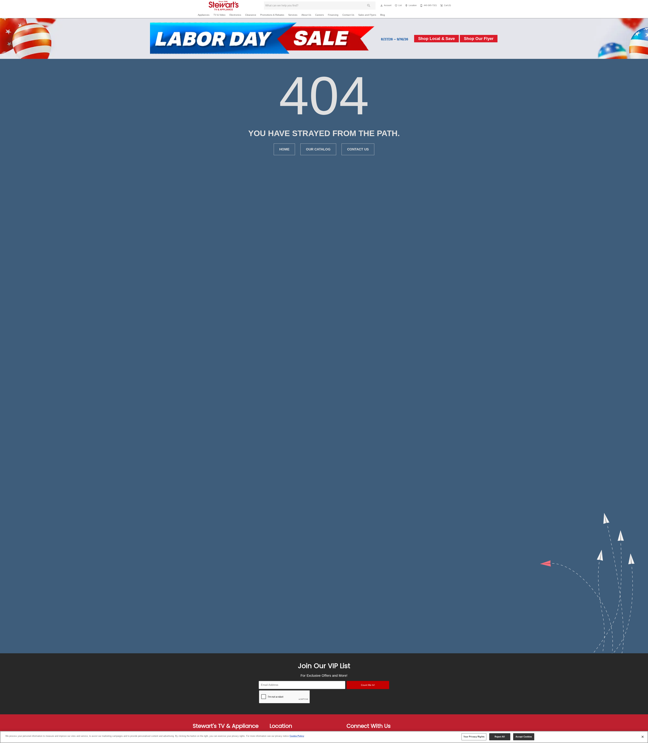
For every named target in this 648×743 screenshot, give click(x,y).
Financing (333, 15)
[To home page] (225, 6)
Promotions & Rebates (272, 15)
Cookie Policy (297, 736)
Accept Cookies (524, 736)
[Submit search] (368, 6)
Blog (382, 15)
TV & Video (219, 15)
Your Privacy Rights (473, 736)
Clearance (250, 15)
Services (292, 15)
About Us (306, 15)
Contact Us (348, 15)
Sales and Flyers (367, 15)
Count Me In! (368, 685)
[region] (324, 737)
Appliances (203, 15)
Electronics (235, 15)
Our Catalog (318, 149)
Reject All (500, 736)
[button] (382, 6)
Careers (319, 15)
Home (284, 149)
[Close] (642, 736)
